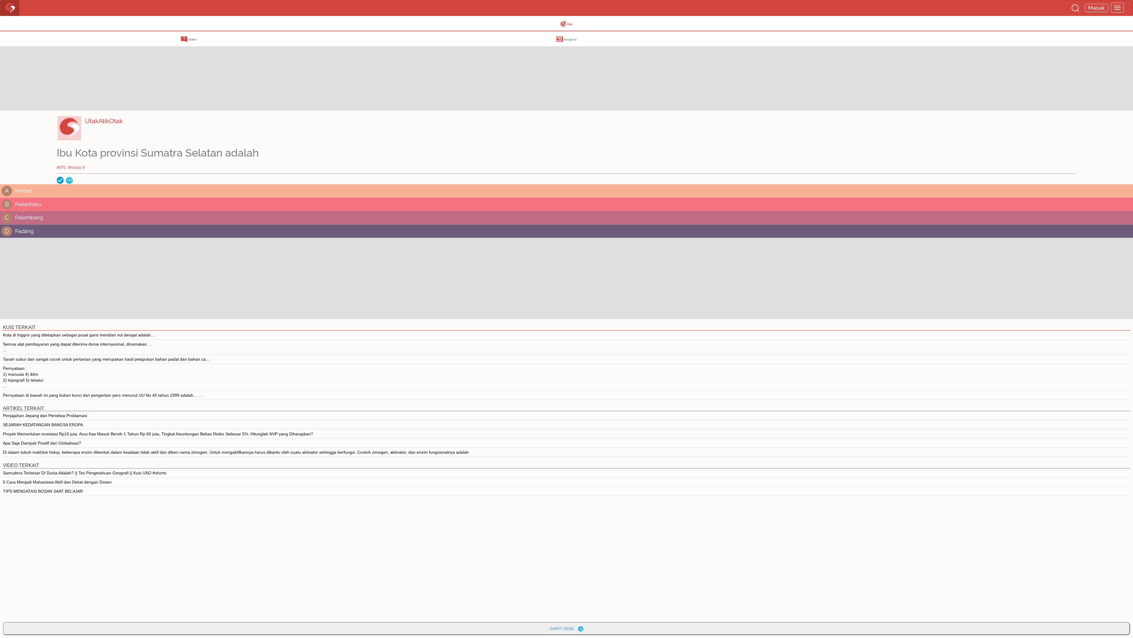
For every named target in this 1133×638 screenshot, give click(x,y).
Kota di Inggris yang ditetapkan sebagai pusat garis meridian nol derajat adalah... (78, 335)
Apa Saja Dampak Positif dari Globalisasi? (42, 443)
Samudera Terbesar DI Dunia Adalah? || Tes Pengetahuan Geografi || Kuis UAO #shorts (84, 473)
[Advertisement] (47, 69)
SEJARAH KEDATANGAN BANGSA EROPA (43, 424)
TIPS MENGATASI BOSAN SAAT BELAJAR (43, 491)
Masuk (1096, 8)
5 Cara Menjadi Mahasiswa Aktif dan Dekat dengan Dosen (57, 482)
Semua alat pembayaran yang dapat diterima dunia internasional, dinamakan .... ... (78, 347)
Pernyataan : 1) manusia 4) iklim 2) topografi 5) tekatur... (23, 377)
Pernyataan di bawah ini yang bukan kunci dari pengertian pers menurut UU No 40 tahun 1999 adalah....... (102, 395)
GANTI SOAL (564, 628)
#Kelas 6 (76, 167)
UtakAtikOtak (104, 121)
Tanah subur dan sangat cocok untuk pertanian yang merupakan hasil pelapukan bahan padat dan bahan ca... (106, 359)
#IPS (61, 167)
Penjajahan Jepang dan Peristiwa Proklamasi (45, 415)
